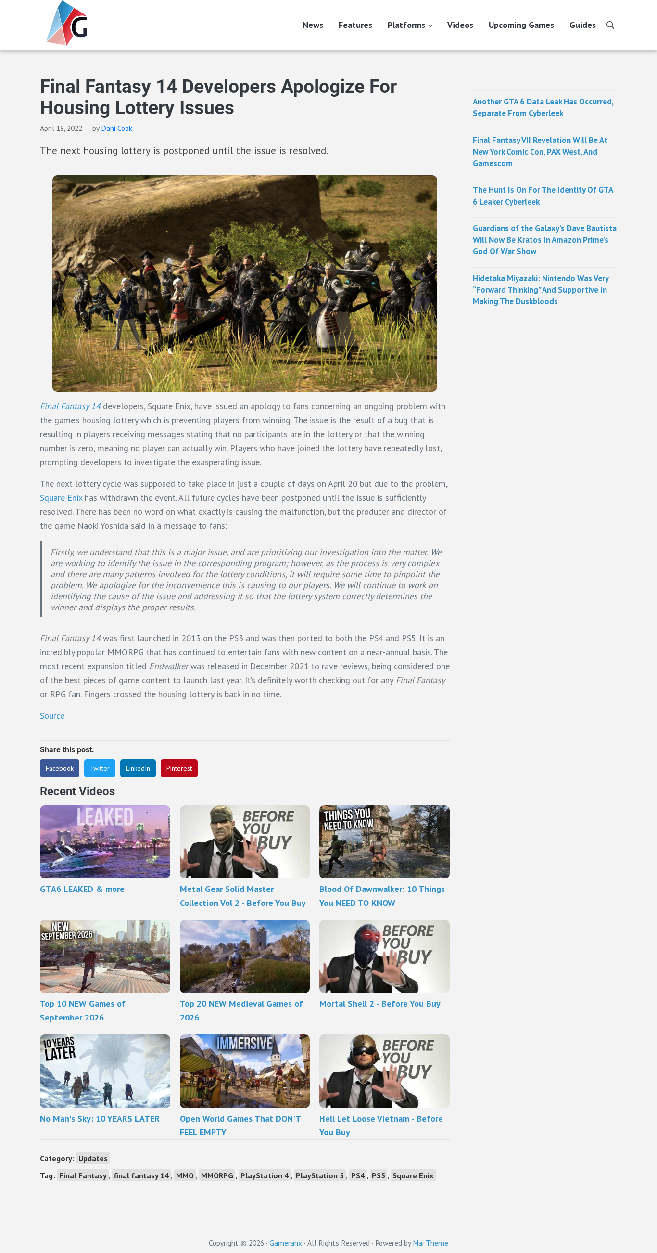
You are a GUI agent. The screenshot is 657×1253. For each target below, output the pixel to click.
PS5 (378, 1175)
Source (52, 715)
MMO (185, 1175)
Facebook (60, 768)
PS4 (358, 1175)
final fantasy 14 (141, 1175)
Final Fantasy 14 (70, 406)
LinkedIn (138, 768)
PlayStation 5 (320, 1175)
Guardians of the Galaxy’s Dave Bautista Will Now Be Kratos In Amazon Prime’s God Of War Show (545, 240)
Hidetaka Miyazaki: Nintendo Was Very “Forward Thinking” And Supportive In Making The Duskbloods (540, 290)
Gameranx (285, 1243)
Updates (93, 1158)
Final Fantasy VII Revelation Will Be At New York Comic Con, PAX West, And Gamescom (540, 152)
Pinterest (179, 768)
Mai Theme (430, 1243)
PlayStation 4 (264, 1175)
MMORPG (217, 1175)
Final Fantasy (83, 1175)
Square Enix (62, 497)
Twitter (100, 768)
